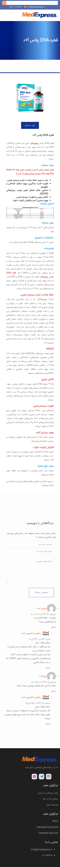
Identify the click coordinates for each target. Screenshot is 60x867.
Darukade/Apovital (48, 833)
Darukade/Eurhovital (47, 827)
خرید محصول (30, 125)
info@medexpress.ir (41, 850)
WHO (55, 821)
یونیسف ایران (52, 805)
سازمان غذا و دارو (50, 799)
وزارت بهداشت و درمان (48, 793)
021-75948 (46, 855)
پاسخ (53, 627)
